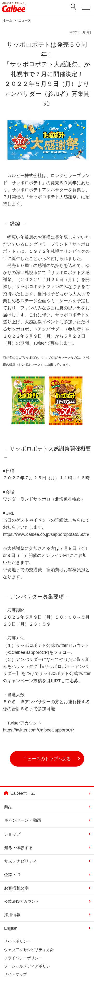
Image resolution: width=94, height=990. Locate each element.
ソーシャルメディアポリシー (29, 966)
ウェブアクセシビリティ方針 (29, 949)
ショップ (12, 834)
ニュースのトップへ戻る (47, 758)
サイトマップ (15, 974)
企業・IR (12, 874)
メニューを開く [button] (86, 8)
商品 (8, 806)
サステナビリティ (20, 861)
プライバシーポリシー (23, 958)
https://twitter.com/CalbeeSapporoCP (38, 729)
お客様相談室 (16, 888)
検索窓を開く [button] (73, 6)
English (10, 928)
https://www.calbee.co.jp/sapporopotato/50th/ (46, 534)
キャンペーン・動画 (22, 820)
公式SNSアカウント (21, 901)
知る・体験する (18, 847)
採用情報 (12, 914)
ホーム (7, 20)
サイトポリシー (17, 941)
